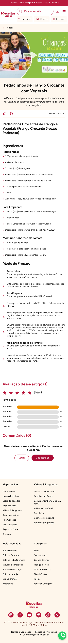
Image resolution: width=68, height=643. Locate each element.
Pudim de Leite (10, 551)
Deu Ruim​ (39, 513)
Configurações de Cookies (36, 635)
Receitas (26, 19)
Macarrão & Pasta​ (42, 569)
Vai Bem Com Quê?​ (43, 508)
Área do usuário (10, 515)
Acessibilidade (10, 525)
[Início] (8, 15)
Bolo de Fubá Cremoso (14, 560)
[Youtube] (29, 615)
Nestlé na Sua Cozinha (45, 491)
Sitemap (7, 534)
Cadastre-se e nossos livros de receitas (34, 2)
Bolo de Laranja (10, 574)
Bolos (36, 551)
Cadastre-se (43, 458)
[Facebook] (20, 615)
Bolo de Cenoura (11, 555)
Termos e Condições (21, 632)
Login (21, 458)
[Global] (57, 615)
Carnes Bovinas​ (41, 560)
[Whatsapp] (62, 635)
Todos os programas (44, 523)
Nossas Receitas (11, 496)
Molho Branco (10, 579)
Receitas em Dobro (43, 496)
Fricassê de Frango (12, 569)
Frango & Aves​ (41, 565)
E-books (60, 19)
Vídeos (10, 28)
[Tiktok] (48, 615)
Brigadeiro (8, 584)
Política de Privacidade (46, 632)
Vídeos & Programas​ (13, 510)
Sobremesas (40, 555)
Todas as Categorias (43, 584)
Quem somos (9, 491)
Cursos (43, 19)
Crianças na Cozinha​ (44, 518)
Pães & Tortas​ (40, 574)
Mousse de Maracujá (13, 565)
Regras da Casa (10, 529)
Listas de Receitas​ (11, 501)
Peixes (37, 579)
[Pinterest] (38, 615)
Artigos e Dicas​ (10, 506)
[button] (5, 114)
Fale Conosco (9, 520)
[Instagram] (11, 615)
